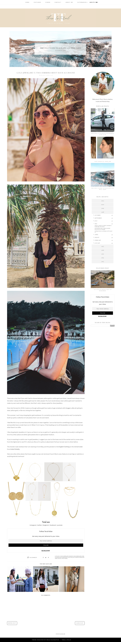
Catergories (82, 2)
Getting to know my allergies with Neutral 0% (103, 231)
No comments (33, 557)
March (97, 237)
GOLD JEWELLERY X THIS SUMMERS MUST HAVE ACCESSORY (102, 229)
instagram (33, 525)
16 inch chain (78, 447)
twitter (39, 525)
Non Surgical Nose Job (102, 161)
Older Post (79, 623)
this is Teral (65, 558)
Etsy (42, 447)
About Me (69, 2)
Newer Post (12, 623)
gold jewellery (77, 556)
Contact (58, 2)
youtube (59, 525)
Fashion (71, 556)
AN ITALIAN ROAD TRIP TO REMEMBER (102, 290)
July (96, 221)
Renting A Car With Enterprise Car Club (102, 134)
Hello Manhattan (53, 639)
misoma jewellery (79, 557)
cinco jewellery (64, 556)
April (96, 234)
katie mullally (71, 557)
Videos (47, 2)
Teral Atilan (58, 558)
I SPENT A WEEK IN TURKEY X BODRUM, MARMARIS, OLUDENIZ (103, 226)
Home (27, 2)
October (97, 215)
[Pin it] (48, 557)
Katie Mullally (14, 449)
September (98, 218)
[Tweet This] (45, 557)
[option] (60, 49)
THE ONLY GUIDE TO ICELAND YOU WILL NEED (102, 189)
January (97, 243)
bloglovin (46, 525)
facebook (53, 525)
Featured (37, 2)
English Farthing (64, 447)
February (98, 240)
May (96, 223)
